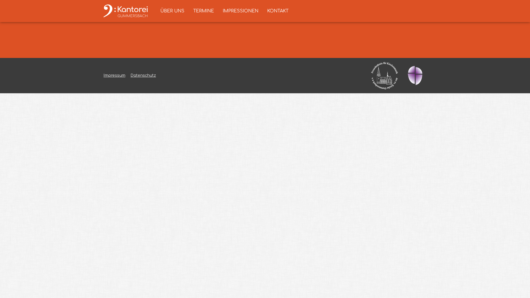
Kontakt (277, 11)
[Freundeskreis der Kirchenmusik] (384, 75)
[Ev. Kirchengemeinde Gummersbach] (415, 75)
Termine (203, 11)
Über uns (172, 11)
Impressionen (240, 11)
